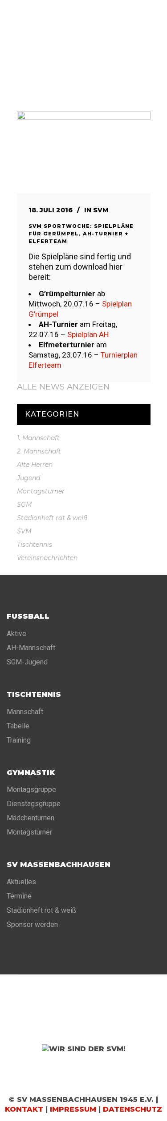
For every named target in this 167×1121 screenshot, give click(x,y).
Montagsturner (41, 491)
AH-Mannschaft (31, 648)
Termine (19, 896)
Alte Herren (35, 465)
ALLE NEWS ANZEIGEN (63, 387)
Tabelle (18, 726)
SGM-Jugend (27, 662)
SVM (101, 210)
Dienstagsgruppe (34, 803)
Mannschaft (25, 712)
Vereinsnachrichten (47, 558)
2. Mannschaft (39, 451)
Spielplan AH (88, 334)
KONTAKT (24, 1109)
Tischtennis (34, 545)
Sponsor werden (32, 924)
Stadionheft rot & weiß (52, 518)
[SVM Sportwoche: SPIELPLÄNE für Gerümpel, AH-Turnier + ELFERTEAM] (84, 152)
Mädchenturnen (30, 818)
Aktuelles (21, 882)
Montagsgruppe (31, 789)
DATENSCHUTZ (132, 1109)
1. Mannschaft (38, 438)
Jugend (28, 478)
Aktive (16, 633)
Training (19, 740)
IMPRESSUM (73, 1109)
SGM (24, 505)
